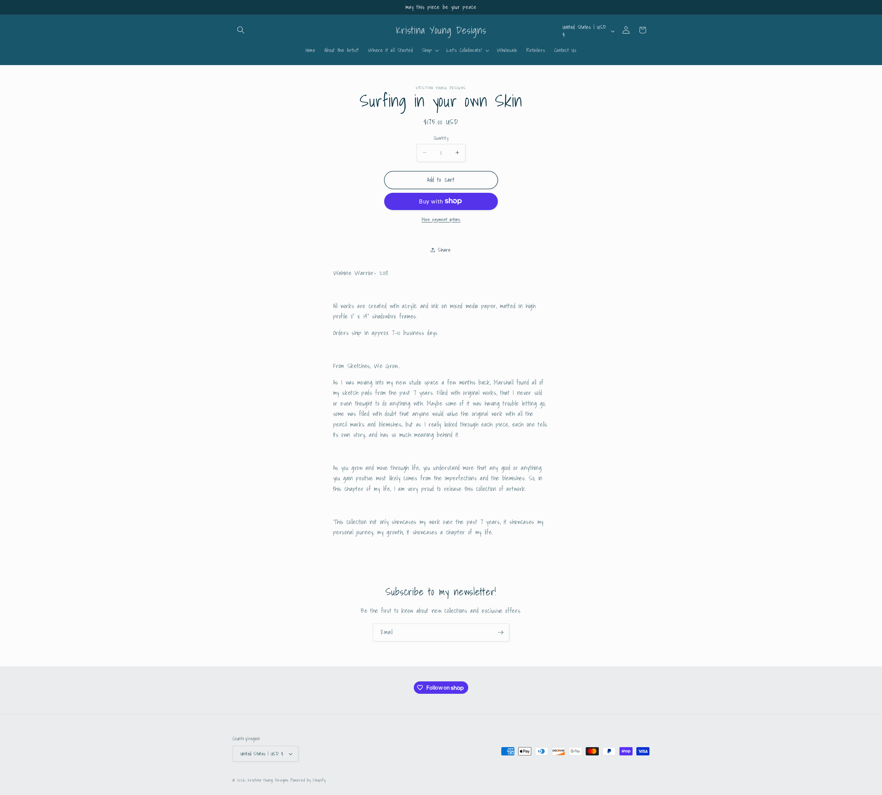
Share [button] (444, 249)
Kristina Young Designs (269, 780)
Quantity (441, 138)
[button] (241, 30)
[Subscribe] (500, 632)
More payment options (441, 219)
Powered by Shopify (308, 780)
